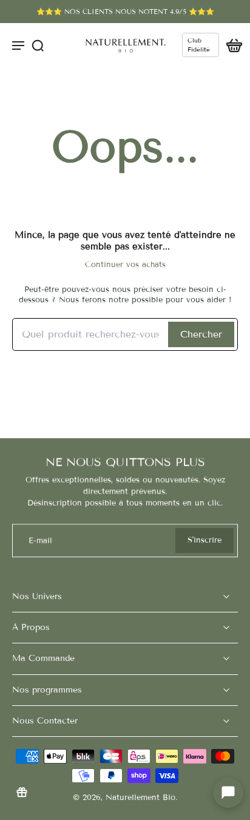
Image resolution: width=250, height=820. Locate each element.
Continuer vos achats (125, 264)
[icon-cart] (230, 45)
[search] (37, 45)
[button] (228, 793)
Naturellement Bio (140, 797)
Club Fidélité (198, 44)
